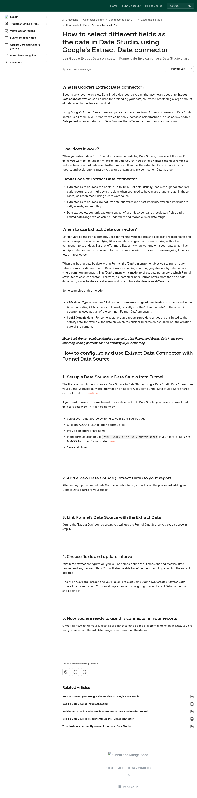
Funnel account (131, 6)
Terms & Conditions (139, 767)
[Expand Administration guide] (46, 55)
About (109, 767)
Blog (120, 767)
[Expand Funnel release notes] (46, 37)
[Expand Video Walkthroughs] (46, 30)
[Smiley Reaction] (84, 672)
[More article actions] (191, 69)
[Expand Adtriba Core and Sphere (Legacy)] (46, 44)
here (112, 441)
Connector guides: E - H (122, 19)
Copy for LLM (178, 68)
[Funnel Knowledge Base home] (4, 6)
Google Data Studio (151, 19)
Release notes (153, 6)
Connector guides (93, 19)
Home (114, 6)
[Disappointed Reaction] (66, 672)
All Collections (70, 19)
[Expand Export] (46, 16)
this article (91, 393)
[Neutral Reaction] (75, 672)
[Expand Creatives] (46, 62)
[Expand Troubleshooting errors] (46, 23)
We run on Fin (130, 786)
